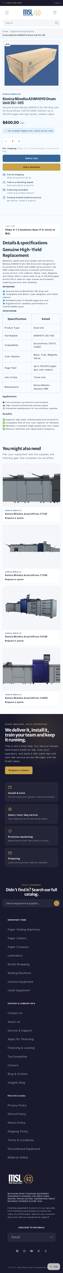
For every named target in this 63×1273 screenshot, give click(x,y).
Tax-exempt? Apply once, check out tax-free (30, 131)
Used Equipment (19, 990)
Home (5, 31)
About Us (14, 1021)
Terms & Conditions (21, 1140)
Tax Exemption (17, 1056)
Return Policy (16, 1122)
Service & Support (20, 1030)
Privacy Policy (17, 1105)
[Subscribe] (51, 1237)
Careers (13, 1065)
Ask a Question (31, 167)
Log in (57, 3)
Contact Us (15, 1013)
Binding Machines (19, 973)
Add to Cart (31, 158)
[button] (7, 12)
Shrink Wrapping (19, 964)
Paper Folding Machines (24, 929)
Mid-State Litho (25, 1267)
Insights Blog (16, 1082)
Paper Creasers (18, 947)
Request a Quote (19, 770)
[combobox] (31, 23)
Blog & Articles (18, 1073)
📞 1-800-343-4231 (12, 3)
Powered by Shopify (44, 1267)
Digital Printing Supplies (22, 31)
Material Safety (18, 1157)
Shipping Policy (18, 1131)
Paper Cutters (17, 938)
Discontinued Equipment (24, 1148)
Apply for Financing (21, 1039)
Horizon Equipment (20, 981)
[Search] (57, 23)
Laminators (15, 955)
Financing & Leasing (21, 1047)
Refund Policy (17, 1114)
